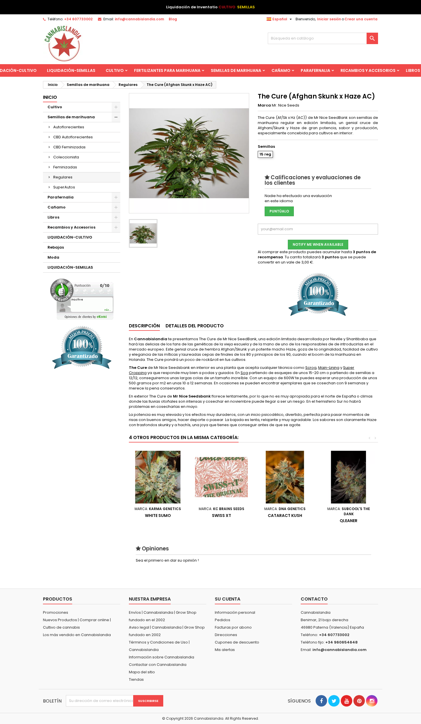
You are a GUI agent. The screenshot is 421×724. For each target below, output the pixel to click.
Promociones (55, 612)
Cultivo (115, 70)
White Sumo (158, 515)
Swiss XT (221, 515)
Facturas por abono (233, 627)
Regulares (62, 177)
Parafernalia (315, 70)
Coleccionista (66, 157)
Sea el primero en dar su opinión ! (167, 560)
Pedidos (222, 620)
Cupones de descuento (237, 642)
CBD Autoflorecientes (73, 137)
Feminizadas (65, 167)
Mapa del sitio (142, 672)
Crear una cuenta (361, 19)
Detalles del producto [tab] (195, 325)
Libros (53, 217)
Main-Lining (328, 367)
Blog (173, 19)
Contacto (314, 599)
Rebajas (56, 247)
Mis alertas (225, 649)
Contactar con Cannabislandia (157, 664)
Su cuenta (227, 599)
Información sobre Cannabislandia (161, 657)
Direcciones (226, 635)
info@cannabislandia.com (139, 19)
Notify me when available (318, 244)
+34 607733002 (78, 19)
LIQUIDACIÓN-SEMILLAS (71, 70)
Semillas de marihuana (236, 70)
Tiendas (136, 679)
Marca (264, 105)
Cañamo (281, 70)
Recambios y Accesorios (368, 70)
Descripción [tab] (144, 325)
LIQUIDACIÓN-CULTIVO (70, 237)
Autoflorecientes (68, 127)
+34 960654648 (341, 642)
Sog (244, 372)
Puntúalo (279, 211)
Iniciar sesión (329, 19)
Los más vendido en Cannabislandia (77, 635)
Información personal (235, 612)
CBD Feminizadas (69, 147)
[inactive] (82, 299)
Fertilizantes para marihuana (167, 70)
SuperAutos (64, 187)
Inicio (50, 97)
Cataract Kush (285, 515)
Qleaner (348, 521)
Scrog (310, 367)
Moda (53, 257)
